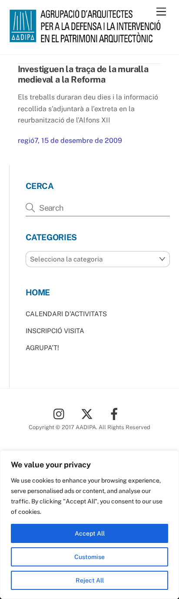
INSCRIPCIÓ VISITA (55, 330)
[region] (89, 524)
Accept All (90, 533)
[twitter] (88, 413)
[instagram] (61, 413)
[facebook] (116, 413)
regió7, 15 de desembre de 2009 (70, 140)
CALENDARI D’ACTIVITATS (66, 314)
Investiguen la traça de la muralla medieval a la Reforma (83, 74)
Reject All (90, 580)
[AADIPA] (87, 39)
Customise (89, 556)
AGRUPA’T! (42, 347)
